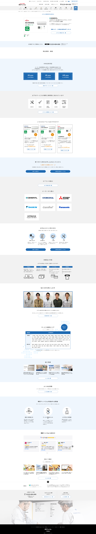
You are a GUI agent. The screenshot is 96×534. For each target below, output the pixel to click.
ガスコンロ (25, 514)
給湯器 (51, 508)
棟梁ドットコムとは (32, 1)
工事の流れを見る (46, 1)
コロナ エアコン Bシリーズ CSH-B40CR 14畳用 (47, 138)
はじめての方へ (39, 1)
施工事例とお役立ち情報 (54, 1)
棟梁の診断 (41, 4)
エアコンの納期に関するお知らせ (48, 14)
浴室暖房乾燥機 (26, 512)
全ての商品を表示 (47, 185)
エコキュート (26, 509)
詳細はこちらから (30, 149)
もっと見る (47, 378)
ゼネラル (29, 11)
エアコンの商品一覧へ (60, 32)
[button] (23, 446)
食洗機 (25, 518)
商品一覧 (25, 11)
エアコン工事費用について (47, 112)
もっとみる (47, 478)
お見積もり (63, 505)
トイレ (25, 513)
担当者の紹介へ (47, 315)
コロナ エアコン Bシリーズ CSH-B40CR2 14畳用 (30, 138)
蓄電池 (25, 508)
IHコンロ (25, 516)
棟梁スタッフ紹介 (37, 509)
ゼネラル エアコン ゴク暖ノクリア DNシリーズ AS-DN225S (64, 138)
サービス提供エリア (38, 508)
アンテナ (25, 505)
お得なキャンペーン (54, 4)
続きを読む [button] (27, 448)
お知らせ (67, 1)
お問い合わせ (74, 1)
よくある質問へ (47, 391)
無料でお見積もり (36, 171)
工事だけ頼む (47, 4)
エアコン (22, 11)
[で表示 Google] (26, 443)
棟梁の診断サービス (65, 508)
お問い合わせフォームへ (48, 496)
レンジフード (26, 517)
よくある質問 (62, 1)
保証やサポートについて (47, 85)
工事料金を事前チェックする (60, 171)
